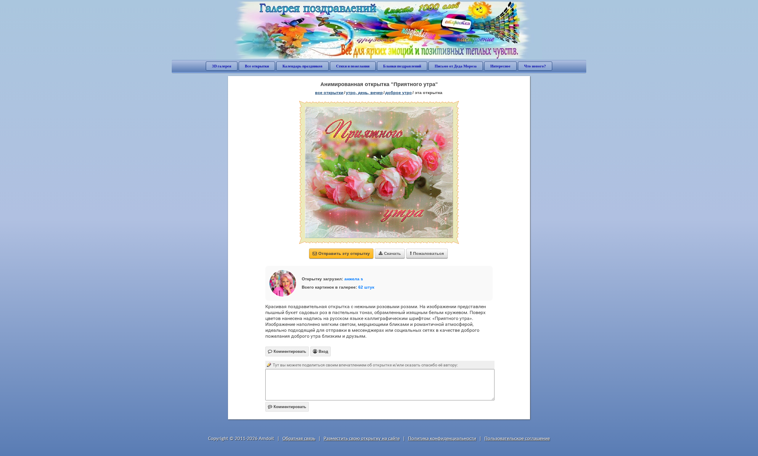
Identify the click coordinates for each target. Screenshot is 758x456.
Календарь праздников (302, 66)
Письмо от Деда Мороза (456, 66)
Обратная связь (298, 438)
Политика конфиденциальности (442, 438)
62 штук (366, 287)
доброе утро (398, 92)
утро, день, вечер (364, 92)
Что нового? (535, 66)
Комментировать (287, 407)
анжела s (353, 278)
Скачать (390, 253)
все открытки (329, 92)
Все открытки (257, 66)
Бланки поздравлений (402, 66)
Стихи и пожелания (353, 66)
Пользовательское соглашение (517, 438)
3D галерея (221, 66)
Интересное (500, 66)
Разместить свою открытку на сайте (362, 438)
